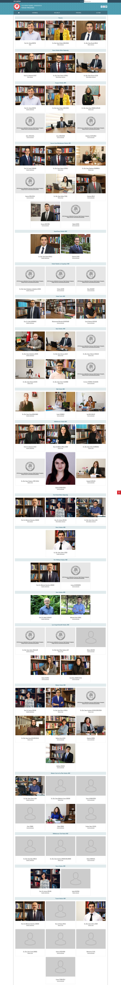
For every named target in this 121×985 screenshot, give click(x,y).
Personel (78, 13)
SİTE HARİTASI (17, 1)
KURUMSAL (35, 13)
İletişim (98, 13)
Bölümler (57, 13)
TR (80, 1)
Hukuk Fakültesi (27, 8)
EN (82, 1)
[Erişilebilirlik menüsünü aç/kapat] (119, 492)
